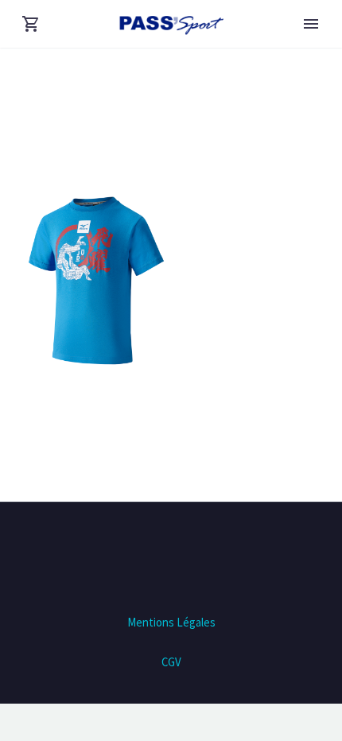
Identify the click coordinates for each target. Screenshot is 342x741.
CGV (171, 661)
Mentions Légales (171, 622)
